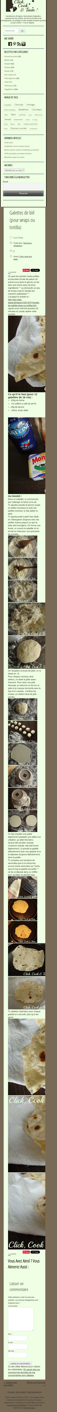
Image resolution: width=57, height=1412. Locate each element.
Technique (8, 85)
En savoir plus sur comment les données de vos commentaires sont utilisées (24, 1372)
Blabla (7, 60)
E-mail (10, 1342)
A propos (11, 1392)
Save (27, 270)
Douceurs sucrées (19, 128)
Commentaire (13, 1306)
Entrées (7, 67)
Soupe (6, 124)
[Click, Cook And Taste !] (23, 14)
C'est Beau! (37, 110)
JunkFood (22, 115)
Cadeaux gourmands (31, 124)
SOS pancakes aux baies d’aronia (17, 153)
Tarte (6, 115)
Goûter (7, 71)
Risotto (12, 124)
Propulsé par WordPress (16, 1405)
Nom (10, 1334)
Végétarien (8, 89)
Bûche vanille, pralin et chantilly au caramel (21, 150)
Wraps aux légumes (36, 1383)
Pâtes (19, 124)
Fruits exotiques (9, 110)
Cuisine (28, 119)
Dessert (7, 63)
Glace (6, 128)
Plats (6, 82)
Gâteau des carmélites (10, 1383)
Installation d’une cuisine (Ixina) (17, 146)
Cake (30, 115)
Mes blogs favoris (35, 1392)
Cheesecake (33, 128)
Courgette (7, 105)
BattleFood (23, 110)
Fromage (31, 105)
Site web (11, 1351)
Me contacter (21, 1392)
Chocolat (18, 105)
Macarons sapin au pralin (14, 157)
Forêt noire (8, 142)
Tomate (7, 120)
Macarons (38, 115)
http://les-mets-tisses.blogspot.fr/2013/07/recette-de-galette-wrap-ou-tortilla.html (24, 302)
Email (5, 181)
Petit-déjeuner (10, 78)
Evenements (18, 119)
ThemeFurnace (29, 1407)
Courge (34, 119)
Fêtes (13, 115)
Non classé (8, 74)
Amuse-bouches (10, 56)
